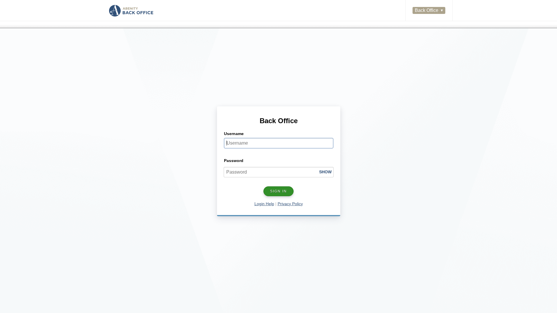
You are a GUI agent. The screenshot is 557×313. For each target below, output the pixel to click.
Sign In (278, 191)
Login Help (264, 203)
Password (233, 160)
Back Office (426, 10)
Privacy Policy (290, 203)
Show (325, 172)
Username (234, 133)
